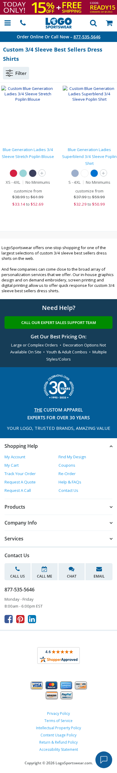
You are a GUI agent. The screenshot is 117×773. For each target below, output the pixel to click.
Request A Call (17, 490)
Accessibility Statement (58, 749)
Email (99, 576)
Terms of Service (58, 720)
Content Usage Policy (58, 735)
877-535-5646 (87, 37)
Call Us (17, 576)
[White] (84, 173)
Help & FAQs (69, 482)
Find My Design (72, 456)
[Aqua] (23, 173)
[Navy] (33, 173)
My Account (14, 456)
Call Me (44, 576)
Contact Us (68, 490)
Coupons (66, 465)
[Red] (13, 173)
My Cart (11, 465)
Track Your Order (20, 473)
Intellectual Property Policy (58, 727)
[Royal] (94, 173)
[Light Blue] (75, 173)
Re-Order (67, 473)
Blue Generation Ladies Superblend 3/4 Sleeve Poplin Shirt (89, 156)
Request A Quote (20, 482)
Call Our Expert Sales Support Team (58, 322)
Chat (71, 576)
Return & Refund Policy (58, 742)
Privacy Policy (58, 713)
